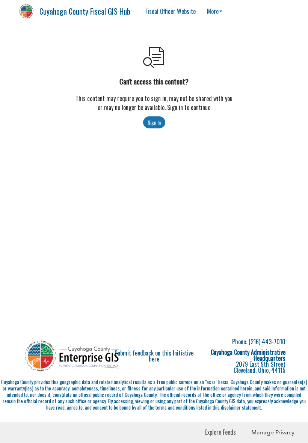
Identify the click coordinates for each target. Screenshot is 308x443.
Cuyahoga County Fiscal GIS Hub (84, 11)
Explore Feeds (220, 432)
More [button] (213, 11)
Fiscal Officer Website (170, 11)
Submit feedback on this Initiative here (154, 355)
